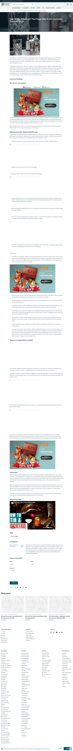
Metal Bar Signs (45, 663)
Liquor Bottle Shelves (46, 660)
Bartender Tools (25, 655)
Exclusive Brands (16, 7)
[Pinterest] (53, 632)
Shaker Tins (24, 704)
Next (23, 1)
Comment (12, 568)
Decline (60, 748)
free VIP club (47, 126)
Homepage (3, 10)
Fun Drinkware (4, 674)
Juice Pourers (4, 683)
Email (31, 561)
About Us (58, 7)
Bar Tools (24, 651)
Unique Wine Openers (26, 698)
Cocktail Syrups (4, 709)
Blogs (8, 10)
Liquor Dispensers (66, 658)
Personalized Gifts (30, 633)
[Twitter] (62, 632)
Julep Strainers (25, 720)
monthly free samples (32, 126)
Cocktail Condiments (5, 718)
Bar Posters (44, 672)
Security (64, 686)
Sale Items (28, 640)
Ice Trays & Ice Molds (5, 734)
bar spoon (48, 310)
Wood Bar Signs (45, 665)
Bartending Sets (25, 653)
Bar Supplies (4, 651)
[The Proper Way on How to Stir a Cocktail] (27, 87)
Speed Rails (64, 656)
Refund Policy (4, 640)
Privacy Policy (4, 642)
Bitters (2, 705)
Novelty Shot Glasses (5, 665)
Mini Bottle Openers (26, 676)
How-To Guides (14, 536)
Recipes (3, 635)
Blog (43, 7)
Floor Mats (64, 679)
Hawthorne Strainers (26, 718)
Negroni (16, 478)
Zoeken (32, 4)
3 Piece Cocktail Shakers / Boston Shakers (25, 709)
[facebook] (59, 632)
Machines (64, 653)
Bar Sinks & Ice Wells (66, 660)
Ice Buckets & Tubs (5, 732)
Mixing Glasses (25, 712)
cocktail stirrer (30, 368)
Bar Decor (44, 651)
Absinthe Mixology (5, 739)
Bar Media (24, 735)
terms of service (37, 748)
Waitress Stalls (65, 681)
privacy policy (47, 748)
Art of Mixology (13, 10)
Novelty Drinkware (5, 667)
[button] (0, 1)
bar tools (49, 438)
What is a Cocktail (16, 340)
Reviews (38, 7)
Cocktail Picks (4, 721)
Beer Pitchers (4, 684)
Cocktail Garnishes (5, 707)
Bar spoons (12, 373)
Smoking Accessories (5, 742)
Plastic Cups (4, 669)
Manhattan (54, 476)
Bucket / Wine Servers (6, 695)
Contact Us (3, 637)
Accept (67, 748)
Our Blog (3, 633)
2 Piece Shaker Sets (26, 705)
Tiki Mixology (4, 676)
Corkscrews (24, 697)
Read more (3, 619)
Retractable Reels (25, 691)
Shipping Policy (4, 638)
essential (45, 438)
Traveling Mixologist (26, 728)
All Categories (25, 7)
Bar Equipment (65, 651)
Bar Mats (3, 727)
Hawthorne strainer (54, 244)
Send (14, 583)
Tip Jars (23, 734)
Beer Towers (4, 686)
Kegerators (64, 674)
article (33, 438)
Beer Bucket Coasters (5, 725)
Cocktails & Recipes (50, 7)
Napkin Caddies (4, 700)
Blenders (64, 655)
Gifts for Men (29, 635)
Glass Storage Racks (66, 672)
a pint (33, 305)
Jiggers (23, 730)
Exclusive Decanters (30, 638)
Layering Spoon (25, 721)
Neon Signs (44, 667)
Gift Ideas (33, 7)
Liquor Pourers (4, 681)
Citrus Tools (24, 732)
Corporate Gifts (29, 631)
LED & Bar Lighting (46, 662)
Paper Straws (4, 720)
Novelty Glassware (5, 663)
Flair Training (24, 727)
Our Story (3, 631)
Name (11, 561)
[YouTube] (56, 632)
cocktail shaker (35, 73)
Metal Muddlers (25, 716)
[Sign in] (68, 4)
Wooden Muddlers (25, 714)
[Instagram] (51, 632)
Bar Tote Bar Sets (25, 656)
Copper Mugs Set (29, 637)
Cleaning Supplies (5, 741)
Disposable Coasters (5, 723)
